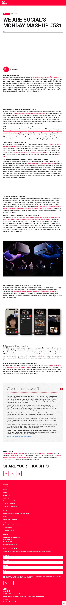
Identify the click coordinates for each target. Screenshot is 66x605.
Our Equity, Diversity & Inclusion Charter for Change (16, 513)
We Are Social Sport (10, 503)
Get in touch (6, 498)
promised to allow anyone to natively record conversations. (31, 152)
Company (5, 565)
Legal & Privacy (7, 516)
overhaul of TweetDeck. (46, 453)
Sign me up (8, 583)
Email (5, 570)
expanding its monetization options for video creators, (29, 113)
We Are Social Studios (10, 501)
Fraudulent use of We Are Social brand (13, 524)
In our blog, (41, 356)
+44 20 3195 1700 (7, 541)
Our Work (5, 487)
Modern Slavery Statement (10, 519)
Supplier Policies (7, 522)
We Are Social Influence (11, 506)
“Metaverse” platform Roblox (25, 457)
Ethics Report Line (9, 530)
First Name (6, 555)
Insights (5, 489)
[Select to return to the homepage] (4, 3)
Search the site (7, 510)
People (5, 492)
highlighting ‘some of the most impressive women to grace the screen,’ (35, 292)
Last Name (6, 560)
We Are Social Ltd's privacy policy (35, 576)
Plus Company (8, 527)
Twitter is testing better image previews (15, 453)
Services (5, 484)
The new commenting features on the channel (41, 163)
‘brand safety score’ (17, 455)
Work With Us (6, 495)
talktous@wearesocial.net (10, 544)
